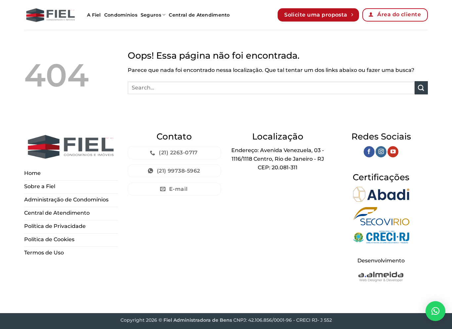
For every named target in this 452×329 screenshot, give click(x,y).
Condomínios (120, 15)
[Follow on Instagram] (381, 151)
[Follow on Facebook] (369, 151)
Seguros (151, 15)
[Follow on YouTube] (392, 151)
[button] (435, 311)
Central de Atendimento (199, 15)
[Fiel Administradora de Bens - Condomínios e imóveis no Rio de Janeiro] (50, 15)
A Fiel (94, 15)
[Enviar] (421, 87)
